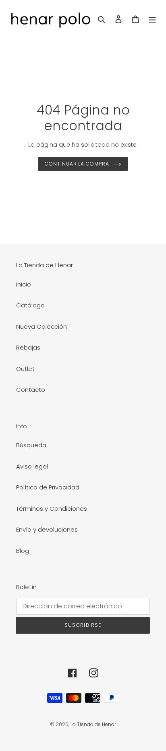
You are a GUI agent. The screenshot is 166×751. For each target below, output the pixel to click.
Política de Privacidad (47, 487)
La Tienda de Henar (93, 724)
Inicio (23, 284)
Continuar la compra (77, 163)
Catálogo (30, 305)
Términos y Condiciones (51, 508)
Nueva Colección (41, 326)
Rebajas (28, 347)
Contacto (30, 389)
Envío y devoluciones (47, 529)
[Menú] (152, 19)
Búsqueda (31, 445)
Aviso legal (32, 466)
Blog (22, 550)
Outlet (25, 368)
